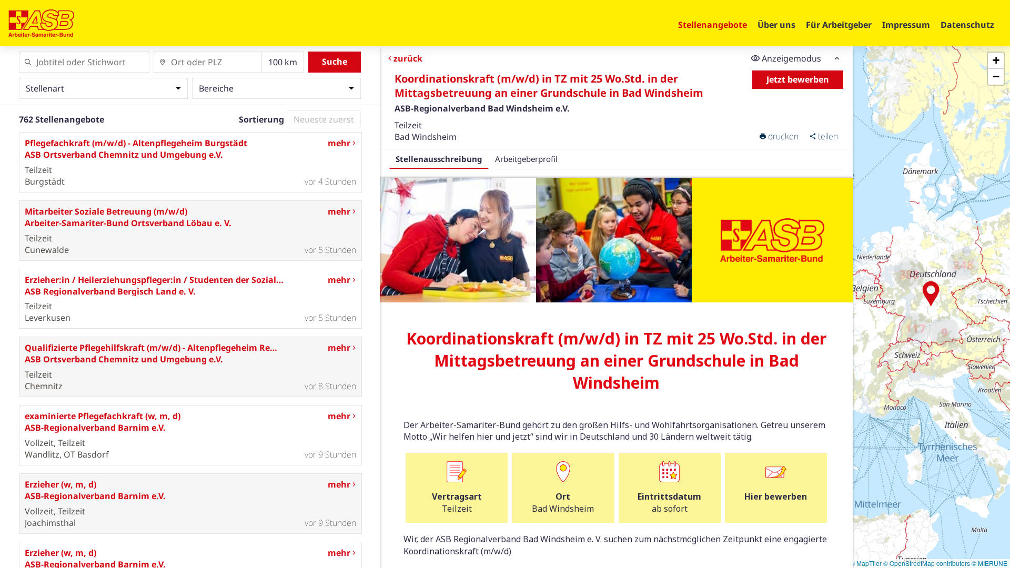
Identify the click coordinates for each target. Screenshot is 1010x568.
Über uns (776, 25)
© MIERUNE (989, 563)
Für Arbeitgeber (839, 25)
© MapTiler (866, 563)
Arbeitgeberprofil (526, 159)
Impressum (906, 25)
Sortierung (261, 119)
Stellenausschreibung (439, 159)
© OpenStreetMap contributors (926, 563)
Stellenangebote (712, 25)
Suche (334, 61)
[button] (931, 294)
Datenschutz (967, 25)
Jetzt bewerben (797, 79)
